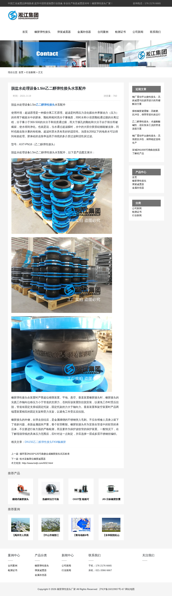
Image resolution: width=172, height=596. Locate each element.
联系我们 (155, 31)
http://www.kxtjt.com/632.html (37, 463)
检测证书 (120, 31)
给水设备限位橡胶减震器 (33, 458)
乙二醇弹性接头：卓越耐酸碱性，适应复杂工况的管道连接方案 (146, 125)
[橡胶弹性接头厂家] (23, 15)
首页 (25, 31)
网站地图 (130, 589)
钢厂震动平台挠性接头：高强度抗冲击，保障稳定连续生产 (146, 139)
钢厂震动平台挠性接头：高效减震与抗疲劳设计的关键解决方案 (146, 100)
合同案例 (103, 31)
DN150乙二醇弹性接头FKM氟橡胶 (45, 441)
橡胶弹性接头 (42, 31)
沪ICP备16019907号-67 (111, 589)
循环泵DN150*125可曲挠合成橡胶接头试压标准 (45, 453)
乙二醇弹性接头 (45, 104)
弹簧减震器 (64, 31)
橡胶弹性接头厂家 (66, 589)
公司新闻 (138, 31)
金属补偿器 (84, 31)
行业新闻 (30, 72)
